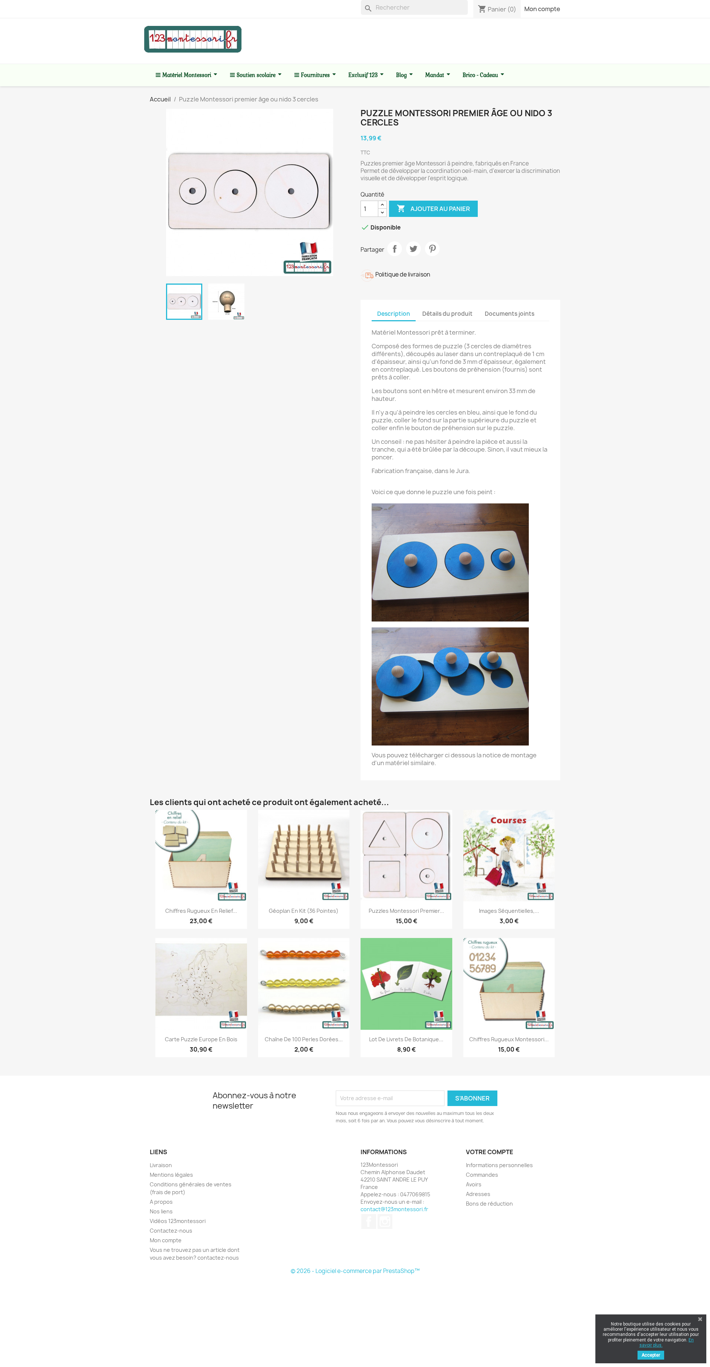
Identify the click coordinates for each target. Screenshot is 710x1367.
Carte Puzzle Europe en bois (201, 1039)
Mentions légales (171, 1174)
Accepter (651, 1355)
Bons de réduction (489, 1203)
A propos (161, 1201)
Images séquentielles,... (509, 910)
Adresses (478, 1193)
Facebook (368, 1221)
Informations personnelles (499, 1165)
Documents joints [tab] (509, 314)
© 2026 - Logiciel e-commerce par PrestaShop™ (355, 1271)
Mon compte (542, 9)
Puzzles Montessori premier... (406, 910)
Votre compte (489, 1152)
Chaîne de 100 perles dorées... (304, 1039)
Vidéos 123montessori (178, 1220)
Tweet (413, 248)
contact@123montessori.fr (394, 1209)
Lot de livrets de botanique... (406, 1039)
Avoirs (473, 1184)
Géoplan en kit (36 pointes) (303, 910)
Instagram (385, 1221)
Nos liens (161, 1211)
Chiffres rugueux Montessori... (509, 1039)
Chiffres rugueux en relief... (201, 910)
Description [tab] (393, 314)
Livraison (161, 1165)
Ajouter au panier (433, 208)
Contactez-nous (171, 1230)
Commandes (482, 1174)
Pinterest (432, 248)
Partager (394, 248)
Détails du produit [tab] (447, 314)
